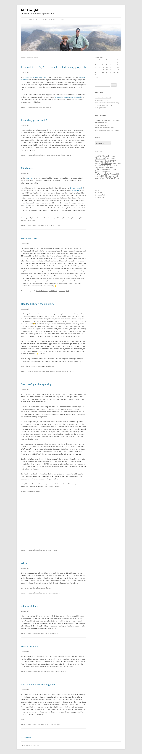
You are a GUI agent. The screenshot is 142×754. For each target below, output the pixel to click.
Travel (113, 174)
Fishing (98, 163)
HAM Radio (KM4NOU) (49, 20)
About (63, 20)
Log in (97, 190)
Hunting (98, 165)
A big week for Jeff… (31, 605)
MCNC (116, 165)
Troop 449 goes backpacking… (37, 384)
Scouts (38, 107)
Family (47, 371)
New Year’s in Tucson (101, 100)
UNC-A (97, 176)
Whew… (25, 563)
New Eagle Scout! (30, 646)
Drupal (109, 158)
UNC (50, 291)
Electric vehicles (101, 161)
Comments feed (100, 195)
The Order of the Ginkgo (112, 120)
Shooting (57, 371)
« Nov (96, 77)
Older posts (26, 737)
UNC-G (54, 291)
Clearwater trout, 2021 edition (104, 105)
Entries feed (98, 192)
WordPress (114, 178)
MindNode (75, 190)
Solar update (103, 123)
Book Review (40, 371)
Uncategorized (112, 176)
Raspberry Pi (106, 169)
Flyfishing (106, 163)
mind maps (29, 178)
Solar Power (106, 171)
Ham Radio (117, 163)
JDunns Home (33, 20)
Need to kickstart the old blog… (37, 303)
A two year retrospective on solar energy (107, 103)
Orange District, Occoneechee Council (68, 97)
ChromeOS (100, 158)
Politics (98, 169)
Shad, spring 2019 (100, 108)
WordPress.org (99, 197)
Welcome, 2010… (30, 238)
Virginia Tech (100, 178)
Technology (54, 155)
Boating (99, 155)
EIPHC (114, 158)
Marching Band (45, 671)
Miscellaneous (40, 155)
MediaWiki (98, 168)
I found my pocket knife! (34, 120)
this (26, 205)
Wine (108, 178)
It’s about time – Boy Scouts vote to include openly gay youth (53, 67)
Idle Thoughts (30, 10)
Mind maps (27, 168)
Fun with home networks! (103, 98)
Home (23, 20)
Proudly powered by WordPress (30, 745)
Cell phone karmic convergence (38, 684)
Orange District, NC (76, 188)
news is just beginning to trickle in (36, 77)
